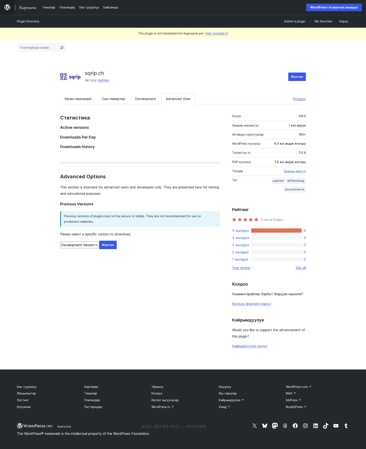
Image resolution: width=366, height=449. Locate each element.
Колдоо (299, 99)
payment (278, 180)
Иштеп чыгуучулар (165, 400)
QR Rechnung (295, 180)
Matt (291, 393)
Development (145, 99)
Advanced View (178, 99)
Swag (224, 407)
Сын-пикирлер (113, 99)
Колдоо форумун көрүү (251, 304)
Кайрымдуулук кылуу (250, 346)
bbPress (293, 400)
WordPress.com (299, 387)
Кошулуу (225, 387)
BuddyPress (296, 407)
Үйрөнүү (157, 387)
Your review (241, 268)
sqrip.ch (94, 73)
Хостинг (23, 400)
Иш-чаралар (228, 393)
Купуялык (24, 407)
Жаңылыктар (26, 393)
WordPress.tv (162, 407)
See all (301, 268)
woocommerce (294, 189)
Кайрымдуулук (231, 400)
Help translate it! (216, 33)
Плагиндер (92, 400)
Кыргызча (64, 426)
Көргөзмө (91, 387)
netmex (103, 80)
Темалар (90, 393)
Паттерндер (93, 407)
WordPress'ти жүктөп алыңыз (334, 7)
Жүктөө (297, 76)
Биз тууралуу (27, 387)
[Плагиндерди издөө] (62, 47)
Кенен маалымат (78, 99)
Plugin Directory (28, 21)
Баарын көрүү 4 (295, 171)
